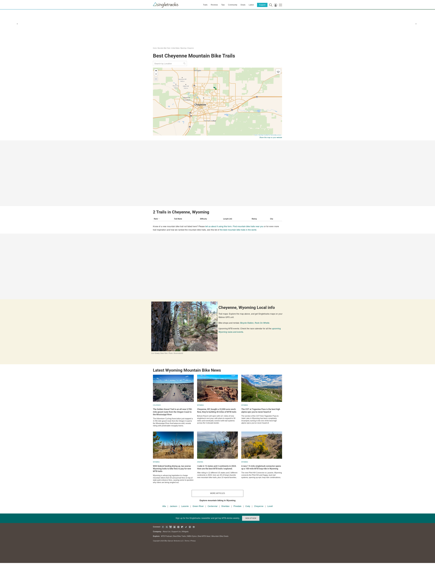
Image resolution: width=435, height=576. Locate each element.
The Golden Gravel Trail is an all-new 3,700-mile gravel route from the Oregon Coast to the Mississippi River (172, 412)
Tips (223, 5)
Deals (243, 5)
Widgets (185, 531)
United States (175, 48)
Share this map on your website (270, 137)
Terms (187, 541)
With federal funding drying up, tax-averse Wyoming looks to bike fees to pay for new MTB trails (172, 469)
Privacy (193, 541)
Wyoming (183, 48)
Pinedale (237, 506)
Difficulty (203, 219)
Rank (156, 219)
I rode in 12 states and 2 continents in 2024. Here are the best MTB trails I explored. (216, 467)
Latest (251, 5)
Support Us (176, 531)
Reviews (214, 5)
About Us (166, 531)
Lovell (270, 506)
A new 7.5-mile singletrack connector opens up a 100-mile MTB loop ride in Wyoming (261, 467)
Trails (205, 5)
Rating (254, 219)
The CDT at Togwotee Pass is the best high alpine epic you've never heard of (260, 410)
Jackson (173, 506)
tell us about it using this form (218, 226)
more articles (217, 493)
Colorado (157, 405)
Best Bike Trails (179, 536)
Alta (164, 506)
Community (232, 5)
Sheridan (225, 506)
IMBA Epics (192, 536)
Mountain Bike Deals (220, 536)
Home (155, 48)
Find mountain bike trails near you (248, 226)
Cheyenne (190, 48)
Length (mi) (227, 219)
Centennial (212, 506)
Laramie (185, 506)
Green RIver (198, 506)
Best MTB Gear (204, 536)
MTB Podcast (166, 536)
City (271, 219)
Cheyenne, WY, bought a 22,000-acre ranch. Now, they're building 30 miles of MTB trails (216, 410)
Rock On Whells (262, 322)
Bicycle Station (247, 322)
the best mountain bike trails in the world (238, 229)
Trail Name (178, 219)
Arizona (200, 462)
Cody (247, 506)
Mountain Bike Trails (164, 48)
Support (262, 5)
